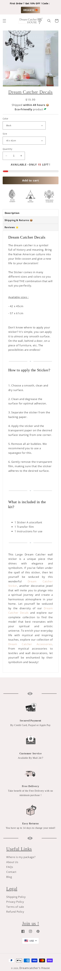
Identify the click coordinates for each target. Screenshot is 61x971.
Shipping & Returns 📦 (19, 220)
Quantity (7, 148)
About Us (12, 862)
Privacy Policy (15, 901)
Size (5, 133)
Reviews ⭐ (12, 227)
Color (5, 118)
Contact (11, 872)
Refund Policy (15, 911)
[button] (4, 21)
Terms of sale (15, 907)
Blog (9, 877)
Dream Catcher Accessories (30, 644)
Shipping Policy (16, 897)
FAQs (9, 867)
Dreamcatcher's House (34, 968)
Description (12, 212)
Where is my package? (20, 857)
